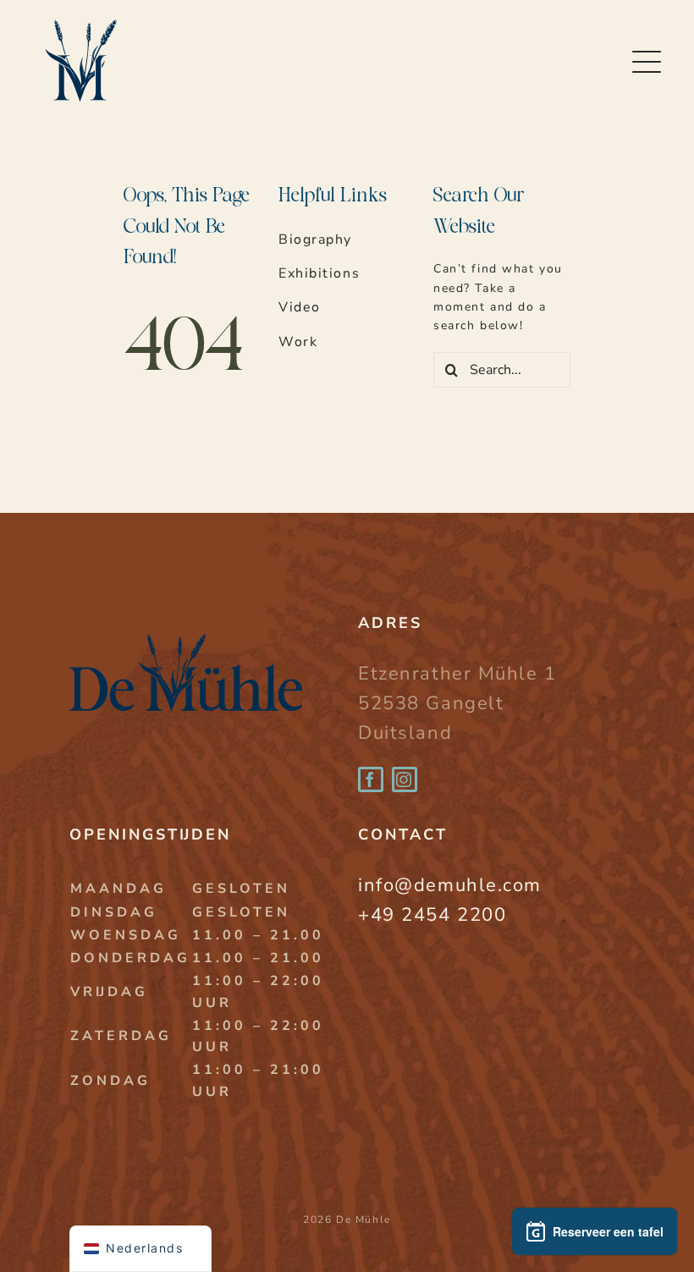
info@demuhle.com (450, 885)
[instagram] (404, 779)
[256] (79, 14)
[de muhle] (185, 620)
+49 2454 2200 (432, 915)
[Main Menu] (647, 62)
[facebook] (370, 779)
